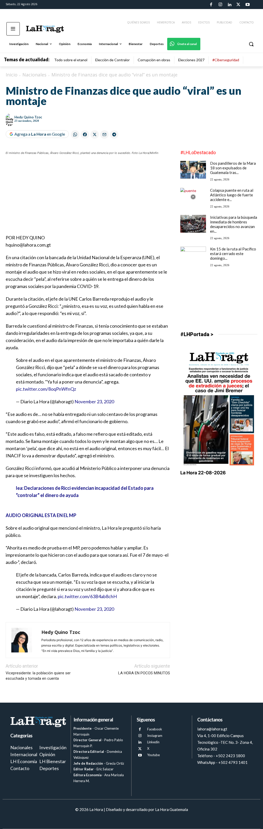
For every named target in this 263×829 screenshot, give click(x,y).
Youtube (153, 755)
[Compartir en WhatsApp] (75, 134)
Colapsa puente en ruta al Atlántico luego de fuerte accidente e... (231, 195)
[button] (251, 44)
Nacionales (34, 75)
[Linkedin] (229, 4)
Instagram (154, 736)
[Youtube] (247, 4)
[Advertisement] (88, 198)
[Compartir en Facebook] (85, 134)
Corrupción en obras (154, 60)
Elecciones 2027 (191, 60)
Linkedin (153, 742)
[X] (140, 749)
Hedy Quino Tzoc (28, 117)
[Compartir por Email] (104, 134)
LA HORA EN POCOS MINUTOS (144, 673)
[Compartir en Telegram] (114, 134)
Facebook (154, 729)
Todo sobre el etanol (70, 60)
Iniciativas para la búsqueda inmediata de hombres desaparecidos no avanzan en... (233, 224)
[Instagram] (220, 4)
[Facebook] (211, 4)
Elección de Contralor (112, 60)
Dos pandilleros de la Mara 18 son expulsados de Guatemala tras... (233, 168)
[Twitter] (238, 4)
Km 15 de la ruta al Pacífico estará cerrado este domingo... (233, 253)
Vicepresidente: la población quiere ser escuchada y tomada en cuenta (38, 676)
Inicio (11, 75)
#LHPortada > (196, 334)
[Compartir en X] (94, 134)
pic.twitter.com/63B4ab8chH (87, 596)
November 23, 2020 (94, 401)
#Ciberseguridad (225, 60)
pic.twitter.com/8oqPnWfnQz (46, 389)
